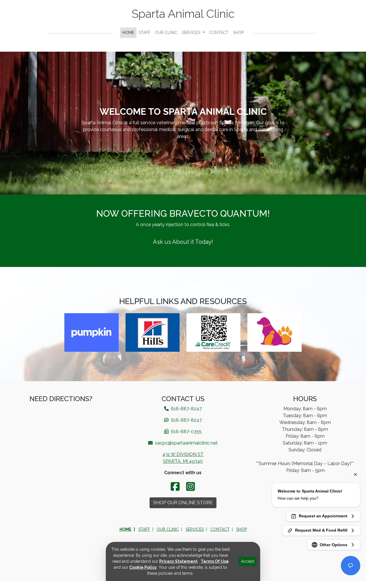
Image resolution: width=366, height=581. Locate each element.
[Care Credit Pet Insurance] (213, 332)
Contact (218, 32)
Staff (144, 32)
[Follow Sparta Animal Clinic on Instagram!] (190, 486)
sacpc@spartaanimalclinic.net (186, 443)
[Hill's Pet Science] (153, 332)
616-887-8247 (186, 420)
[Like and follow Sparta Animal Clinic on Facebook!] (176, 486)
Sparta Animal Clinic (183, 13)
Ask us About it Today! (183, 241)
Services (191, 32)
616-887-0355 (186, 431)
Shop (238, 32)
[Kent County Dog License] (274, 332)
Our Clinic (166, 32)
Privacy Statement (178, 561)
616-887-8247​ (186, 408)
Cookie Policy (143, 567)
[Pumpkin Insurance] (91, 332)
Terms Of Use (215, 561)
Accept (247, 561)
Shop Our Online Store (183, 502)
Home (128, 32)
